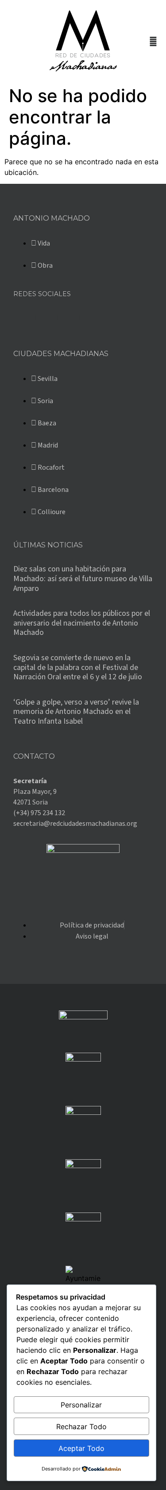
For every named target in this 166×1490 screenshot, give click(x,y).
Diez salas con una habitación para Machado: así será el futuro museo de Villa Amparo (82, 578)
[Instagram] (69, 317)
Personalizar (81, 1404)
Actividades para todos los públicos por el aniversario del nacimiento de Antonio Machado (81, 623)
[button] (11, 41)
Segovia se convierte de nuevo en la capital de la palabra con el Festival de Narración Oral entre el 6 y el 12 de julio (77, 667)
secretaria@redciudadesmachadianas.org (75, 823)
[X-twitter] (46, 317)
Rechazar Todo (81, 1426)
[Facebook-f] (24, 317)
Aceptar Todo (81, 1448)
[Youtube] (91, 317)
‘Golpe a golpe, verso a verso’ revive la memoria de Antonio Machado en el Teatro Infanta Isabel (76, 712)
